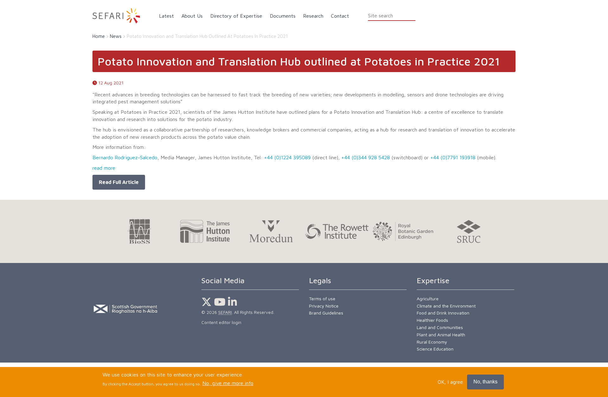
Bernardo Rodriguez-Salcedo (124, 157)
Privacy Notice (324, 305)
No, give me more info (227, 383)
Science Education (435, 348)
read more (103, 168)
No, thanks (485, 381)
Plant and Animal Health (441, 334)
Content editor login (221, 322)
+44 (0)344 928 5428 (365, 157)
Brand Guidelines (326, 312)
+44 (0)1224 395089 (287, 157)
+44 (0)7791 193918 (452, 157)
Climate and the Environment (446, 305)
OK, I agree (450, 382)
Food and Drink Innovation (443, 312)
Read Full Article (119, 182)
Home (98, 36)
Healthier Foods (432, 320)
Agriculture (428, 298)
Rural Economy (432, 342)
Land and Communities (440, 327)
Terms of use (322, 298)
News (116, 36)
